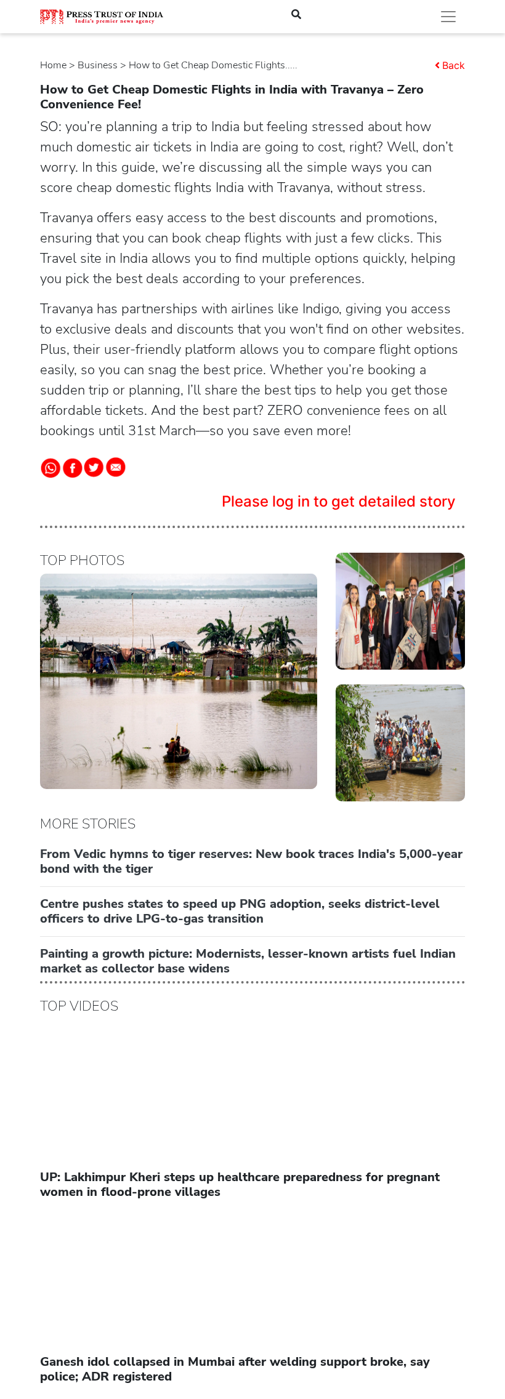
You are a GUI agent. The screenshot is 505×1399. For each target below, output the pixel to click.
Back (453, 65)
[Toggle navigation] (448, 16)
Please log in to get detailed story (339, 501)
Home (53, 65)
